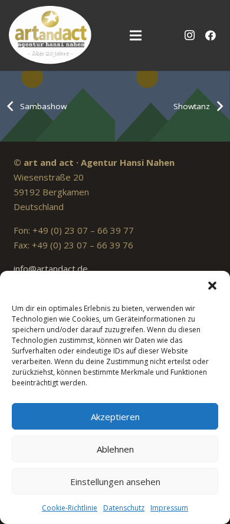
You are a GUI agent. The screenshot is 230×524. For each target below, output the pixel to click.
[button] (212, 286)
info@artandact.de (51, 268)
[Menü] (136, 35)
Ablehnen (115, 449)
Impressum (169, 508)
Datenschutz (123, 508)
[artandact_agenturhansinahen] (50, 35)
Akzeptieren (115, 417)
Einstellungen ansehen (115, 481)
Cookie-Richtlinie (69, 508)
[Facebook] (210, 35)
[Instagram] (189, 35)
